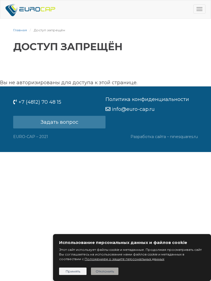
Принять (73, 271)
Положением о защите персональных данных (124, 259)
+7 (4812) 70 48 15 (39, 102)
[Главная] (30, 9)
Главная (20, 30)
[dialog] (132, 257)
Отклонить (105, 271)
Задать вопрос (59, 122)
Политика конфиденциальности (147, 99)
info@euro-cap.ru (133, 109)
